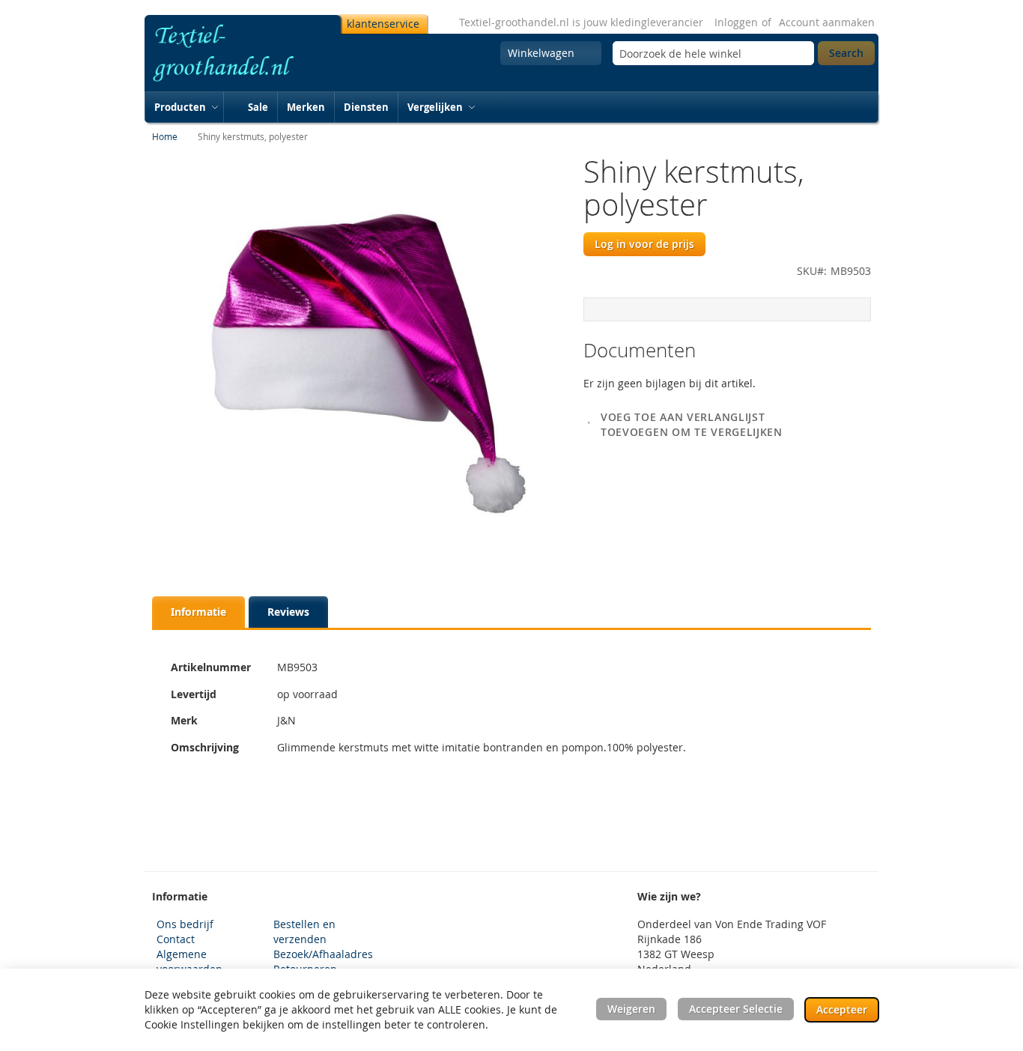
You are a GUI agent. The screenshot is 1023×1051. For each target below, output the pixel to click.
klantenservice (383, 23)
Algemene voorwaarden (189, 961)
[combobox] (713, 53)
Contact (176, 939)
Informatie (198, 612)
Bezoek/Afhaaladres (323, 954)
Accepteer (841, 1009)
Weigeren (631, 1009)
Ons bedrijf (185, 924)
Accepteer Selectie (736, 1009)
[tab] (198, 612)
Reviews (288, 612)
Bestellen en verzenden (304, 931)
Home (164, 136)
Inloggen (736, 22)
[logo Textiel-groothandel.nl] (240, 53)
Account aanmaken (827, 22)
